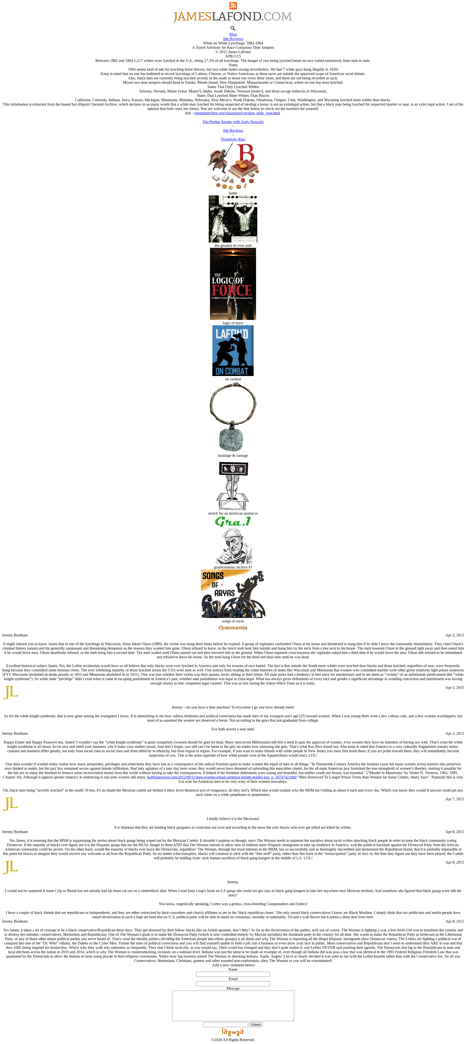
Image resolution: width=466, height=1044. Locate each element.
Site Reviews (233, 39)
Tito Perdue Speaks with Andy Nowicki (233, 122)
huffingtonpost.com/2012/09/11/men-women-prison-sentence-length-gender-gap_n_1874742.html (222, 777)
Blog (233, 34)
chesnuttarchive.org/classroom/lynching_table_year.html (237, 113)
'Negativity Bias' (233, 139)
